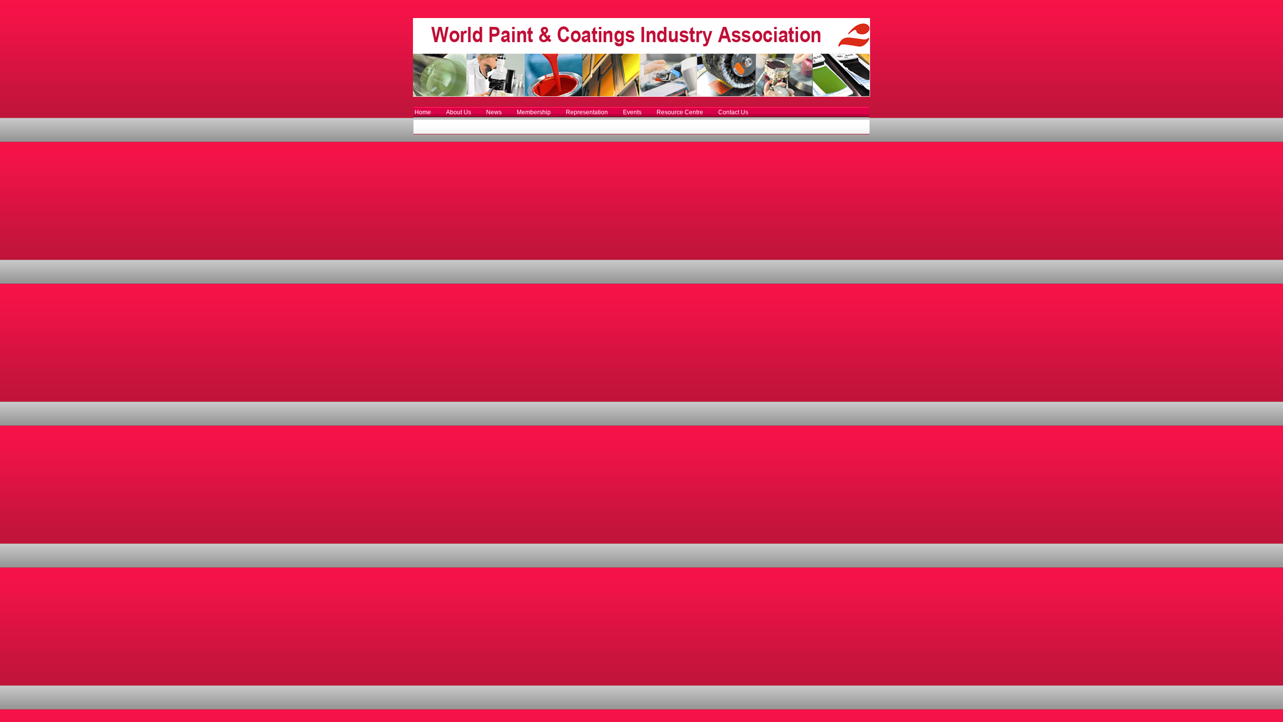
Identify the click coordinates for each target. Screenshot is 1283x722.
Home (422, 112)
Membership (534, 112)
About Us (458, 112)
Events (632, 112)
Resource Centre (680, 112)
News (494, 112)
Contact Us (733, 112)
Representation (587, 112)
